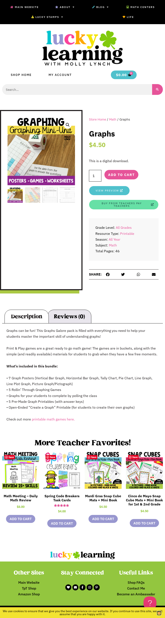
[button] (68, 125)
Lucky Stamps (47, 17)
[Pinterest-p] (97, 587)
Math (112, 119)
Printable (127, 233)
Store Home (97, 119)
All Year (114, 239)
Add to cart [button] (21, 519)
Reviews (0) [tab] (69, 316)
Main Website (27, 7)
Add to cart (121, 175)
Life (130, 17)
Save (11, 457)
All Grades (124, 227)
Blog (100, 7)
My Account (60, 75)
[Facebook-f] (82, 587)
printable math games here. (53, 419)
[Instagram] (90, 587)
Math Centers (142, 7)
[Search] (157, 89)
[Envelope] (75, 587)
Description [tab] (26, 316)
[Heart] (68, 587)
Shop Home (21, 75)
